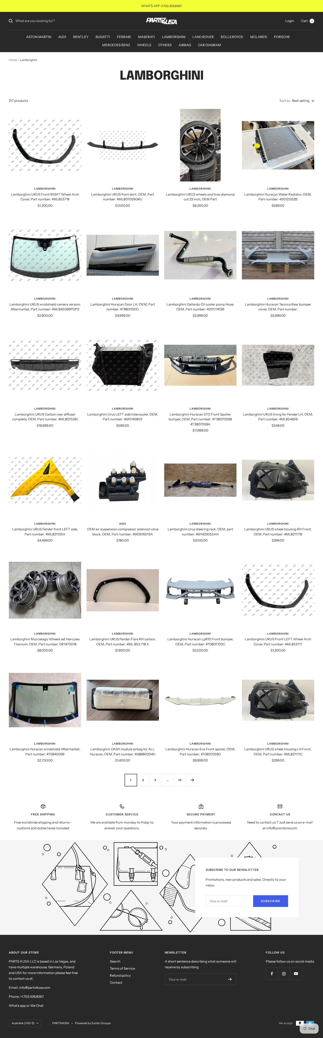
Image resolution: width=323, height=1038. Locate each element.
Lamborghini (45, 188)
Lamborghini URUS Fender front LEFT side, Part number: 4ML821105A (45, 531)
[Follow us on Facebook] (272, 974)
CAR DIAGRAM (209, 45)
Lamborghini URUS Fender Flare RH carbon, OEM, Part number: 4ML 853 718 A (122, 641)
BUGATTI (103, 37)
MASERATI (146, 37)
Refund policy (120, 975)
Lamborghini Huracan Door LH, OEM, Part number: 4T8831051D (123, 306)
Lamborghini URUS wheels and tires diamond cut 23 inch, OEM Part (200, 196)
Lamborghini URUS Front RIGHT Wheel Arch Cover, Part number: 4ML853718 (45, 196)
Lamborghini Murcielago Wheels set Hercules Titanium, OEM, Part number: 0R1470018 (45, 641)
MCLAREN (258, 37)
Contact (116, 982)
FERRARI (124, 37)
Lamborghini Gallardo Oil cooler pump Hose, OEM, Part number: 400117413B (200, 306)
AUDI (62, 37)
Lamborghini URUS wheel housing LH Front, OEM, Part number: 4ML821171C (278, 751)
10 (180, 780)
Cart (307, 21)
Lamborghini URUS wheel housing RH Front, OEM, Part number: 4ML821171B (278, 531)
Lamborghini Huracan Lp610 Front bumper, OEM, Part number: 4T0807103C (200, 641)
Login (289, 21)
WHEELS (144, 45)
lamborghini (200, 633)
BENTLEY (81, 37)
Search (115, 961)
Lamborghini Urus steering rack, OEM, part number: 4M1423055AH (200, 531)
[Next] (192, 780)
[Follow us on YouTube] (296, 974)
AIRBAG (185, 45)
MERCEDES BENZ (116, 45)
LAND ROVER (203, 37)
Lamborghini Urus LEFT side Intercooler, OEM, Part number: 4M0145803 (122, 416)
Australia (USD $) (23, 1023)
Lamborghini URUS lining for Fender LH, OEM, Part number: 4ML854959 (278, 416)
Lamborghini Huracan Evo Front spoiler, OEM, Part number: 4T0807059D (200, 751)
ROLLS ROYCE (232, 37)
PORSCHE (282, 37)
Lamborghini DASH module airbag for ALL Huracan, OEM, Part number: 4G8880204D (122, 751)
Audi (122, 523)
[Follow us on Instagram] (284, 974)
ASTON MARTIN (38, 37)
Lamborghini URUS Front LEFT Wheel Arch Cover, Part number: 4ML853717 (278, 641)
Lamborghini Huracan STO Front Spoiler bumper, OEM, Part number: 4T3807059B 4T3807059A (200, 419)
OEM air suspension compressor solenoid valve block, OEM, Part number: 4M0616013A (122, 531)
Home (13, 60)
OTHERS (165, 45)
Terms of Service (122, 968)
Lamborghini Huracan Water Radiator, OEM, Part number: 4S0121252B (278, 196)
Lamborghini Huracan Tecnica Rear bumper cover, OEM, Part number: (278, 306)
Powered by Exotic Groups (93, 1023)
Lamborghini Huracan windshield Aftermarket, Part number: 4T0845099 (45, 751)
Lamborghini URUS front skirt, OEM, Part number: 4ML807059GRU (122, 196)
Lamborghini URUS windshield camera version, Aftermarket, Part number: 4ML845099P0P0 (45, 306)
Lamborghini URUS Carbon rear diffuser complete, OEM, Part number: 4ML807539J (45, 416)
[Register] (230, 979)
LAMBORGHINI (173, 37)
